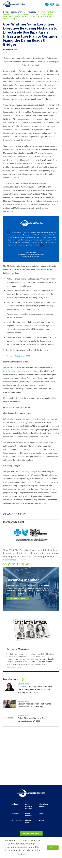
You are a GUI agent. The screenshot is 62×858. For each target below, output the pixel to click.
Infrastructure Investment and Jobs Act (22, 371)
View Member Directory (14, 559)
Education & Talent (43, 805)
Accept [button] (52, 848)
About (41, 820)
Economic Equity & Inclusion (29, 806)
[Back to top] (55, 801)
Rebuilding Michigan (29, 472)
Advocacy (15, 813)
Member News (23, 684)
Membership (16, 820)
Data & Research (28, 814)
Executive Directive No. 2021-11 (20, 356)
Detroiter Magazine (17, 649)
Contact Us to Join (18, 598)
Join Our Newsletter (31, 833)
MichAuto (15, 804)
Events (41, 813)
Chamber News (28, 821)
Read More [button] (22, 854)
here (19, 402)
